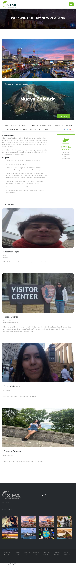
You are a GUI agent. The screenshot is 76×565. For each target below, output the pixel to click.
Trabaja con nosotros (67, 553)
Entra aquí (63, 116)
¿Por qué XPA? (27, 553)
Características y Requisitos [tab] (16, 125)
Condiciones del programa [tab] (15, 129)
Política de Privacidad (46, 553)
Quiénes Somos (17, 553)
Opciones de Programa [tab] (41, 125)
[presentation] (8, 58)
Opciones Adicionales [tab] (39, 129)
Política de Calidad (35, 553)
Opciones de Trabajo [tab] (63, 125)
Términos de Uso (57, 553)
